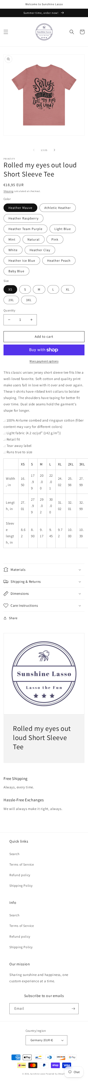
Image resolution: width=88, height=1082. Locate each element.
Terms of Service (21, 864)
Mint (11, 239)
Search (14, 854)
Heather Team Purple (25, 229)
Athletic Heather (57, 208)
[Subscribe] (73, 1008)
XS (10, 289)
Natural (33, 239)
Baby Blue (16, 271)
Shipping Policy (21, 885)
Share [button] (13, 618)
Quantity (9, 310)
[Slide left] (34, 150)
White (13, 250)
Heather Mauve (20, 208)
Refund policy (19, 875)
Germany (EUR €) (42, 1040)
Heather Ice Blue (21, 260)
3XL (29, 300)
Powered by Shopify (56, 1073)
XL (68, 289)
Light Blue (62, 229)
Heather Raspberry (23, 218)
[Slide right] (54, 150)
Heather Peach (59, 260)
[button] (6, 32)
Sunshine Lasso (37, 1073)
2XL (11, 300)
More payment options (44, 361)
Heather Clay (40, 250)
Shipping (8, 191)
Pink (54, 239)
